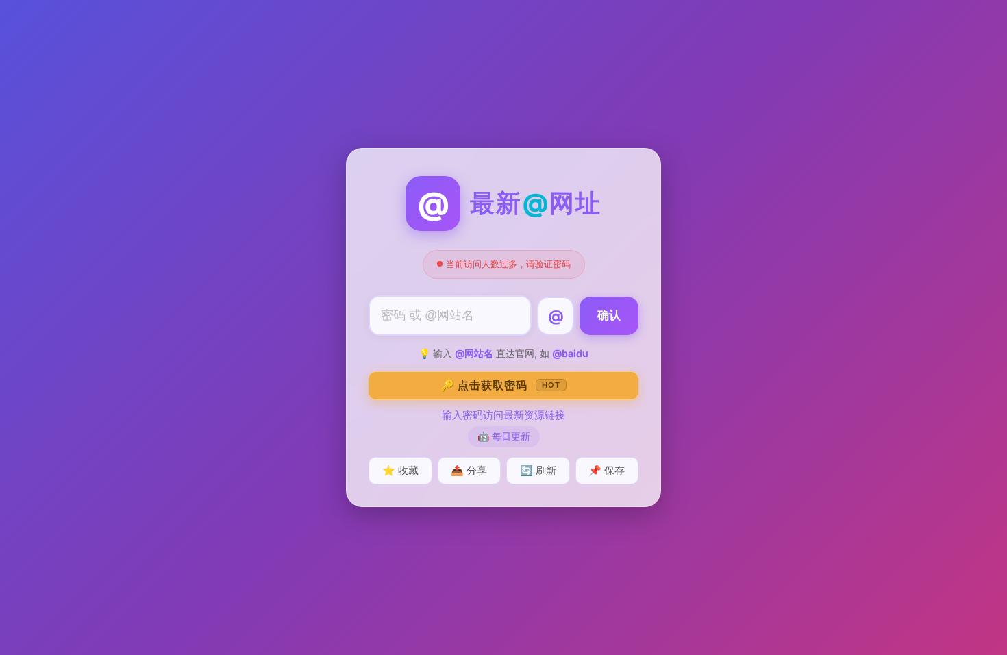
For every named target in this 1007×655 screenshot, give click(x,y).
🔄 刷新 (538, 470)
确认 (609, 315)
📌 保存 (606, 470)
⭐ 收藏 (400, 470)
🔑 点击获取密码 (500, 385)
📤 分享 (469, 470)
